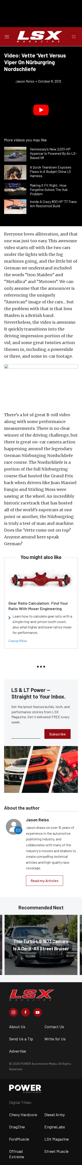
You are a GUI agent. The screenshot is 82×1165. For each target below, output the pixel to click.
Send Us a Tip (21, 1038)
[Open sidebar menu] (7, 37)
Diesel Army (54, 1114)
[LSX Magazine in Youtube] (37, 1012)
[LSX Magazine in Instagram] (13, 1012)
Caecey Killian (17, 641)
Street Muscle (56, 1151)
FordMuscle (19, 1138)
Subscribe (57, 734)
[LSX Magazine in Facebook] (25, 1012)
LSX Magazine (56, 1138)
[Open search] (74, 37)
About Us (17, 1026)
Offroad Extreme (16, 1154)
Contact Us (54, 1026)
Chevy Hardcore (23, 1114)
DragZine (17, 1126)
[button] (41, 110)
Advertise (17, 1050)
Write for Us (55, 1038)
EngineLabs (54, 1126)
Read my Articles (44, 880)
